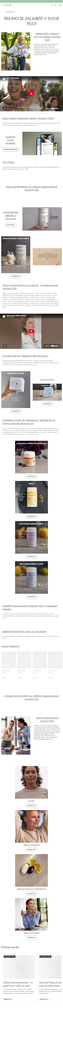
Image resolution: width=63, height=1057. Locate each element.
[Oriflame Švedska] (8, 5)
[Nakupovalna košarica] (60, 5)
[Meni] (2, 5)
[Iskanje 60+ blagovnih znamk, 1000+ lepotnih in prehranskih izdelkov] (52, 5)
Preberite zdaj (8, 999)
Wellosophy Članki (10, 12)
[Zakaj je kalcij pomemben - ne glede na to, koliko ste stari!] (19, 977)
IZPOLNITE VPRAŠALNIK (10, 149)
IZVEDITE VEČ (11, 225)
